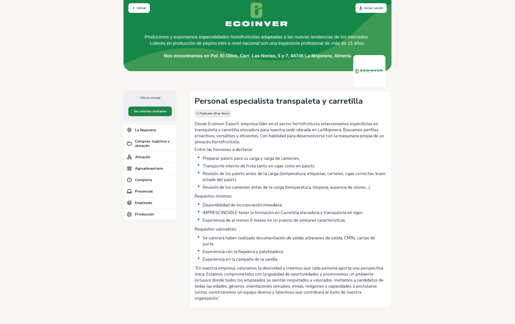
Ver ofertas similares (150, 111)
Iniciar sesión (373, 8)
